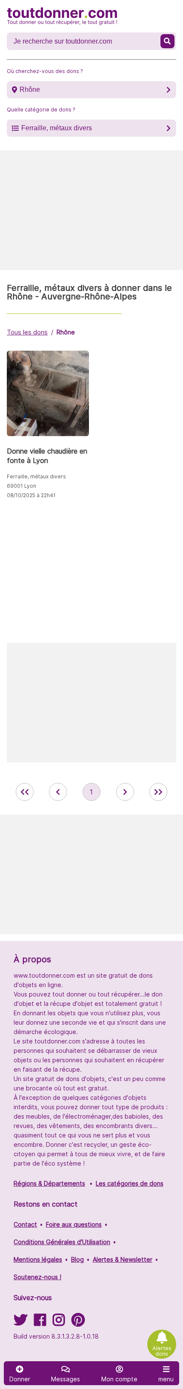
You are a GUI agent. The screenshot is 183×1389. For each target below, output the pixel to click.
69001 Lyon (21, 486)
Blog (77, 1259)
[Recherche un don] (167, 41)
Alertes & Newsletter (122, 1259)
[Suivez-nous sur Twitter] (20, 1322)
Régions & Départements (49, 1183)
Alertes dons (162, 1351)
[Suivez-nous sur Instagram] (59, 1322)
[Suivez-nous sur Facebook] (40, 1322)
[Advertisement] (91, 210)
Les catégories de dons (129, 1183)
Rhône (30, 89)
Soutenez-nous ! (37, 1277)
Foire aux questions (74, 1224)
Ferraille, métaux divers (56, 128)
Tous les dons (27, 332)
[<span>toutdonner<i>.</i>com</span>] (62, 16)
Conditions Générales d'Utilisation (62, 1241)
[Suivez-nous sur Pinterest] (78, 1322)
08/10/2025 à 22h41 (31, 495)
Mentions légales (38, 1259)
